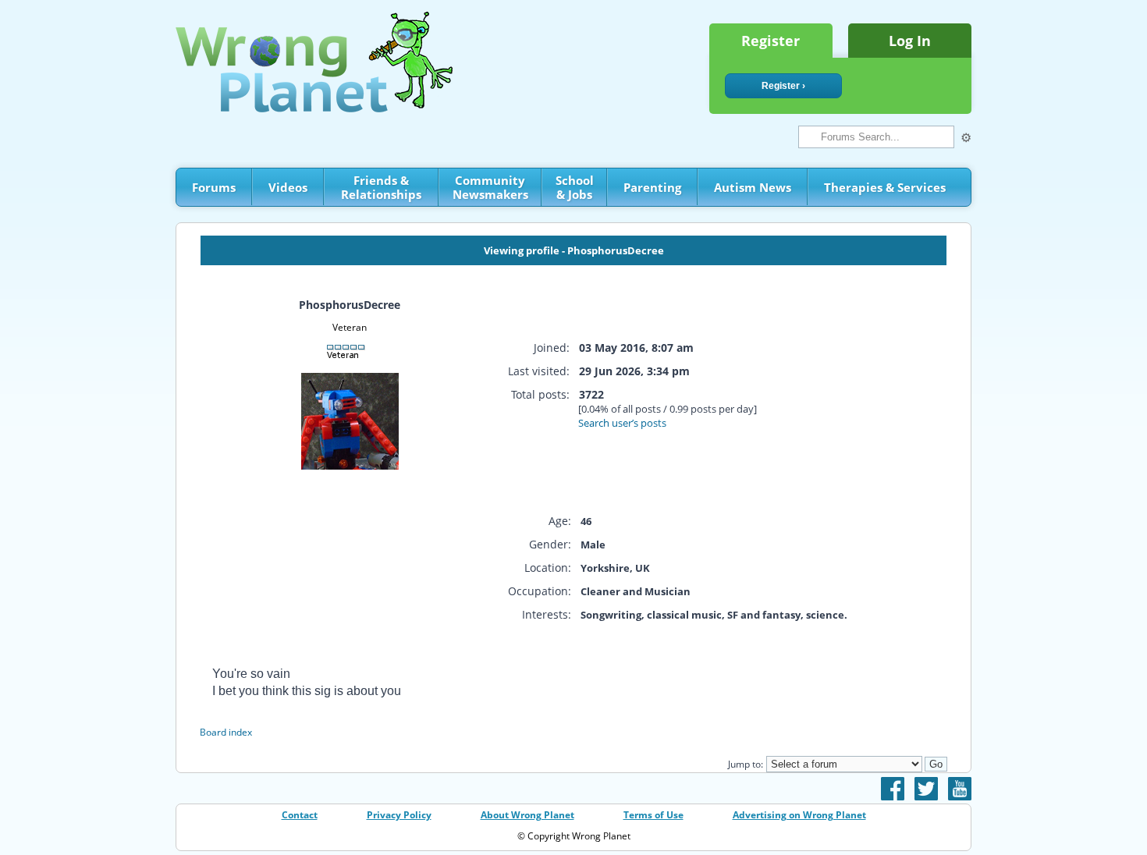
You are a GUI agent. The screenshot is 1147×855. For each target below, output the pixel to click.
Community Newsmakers (490, 187)
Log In (910, 40)
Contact (300, 814)
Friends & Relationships (381, 187)
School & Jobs (575, 187)
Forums (214, 187)
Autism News (752, 187)
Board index (226, 732)
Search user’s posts (622, 423)
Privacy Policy (399, 814)
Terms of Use (653, 814)
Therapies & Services (885, 187)
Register (770, 40)
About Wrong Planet (527, 814)
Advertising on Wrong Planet (799, 814)
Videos (287, 187)
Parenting (652, 187)
